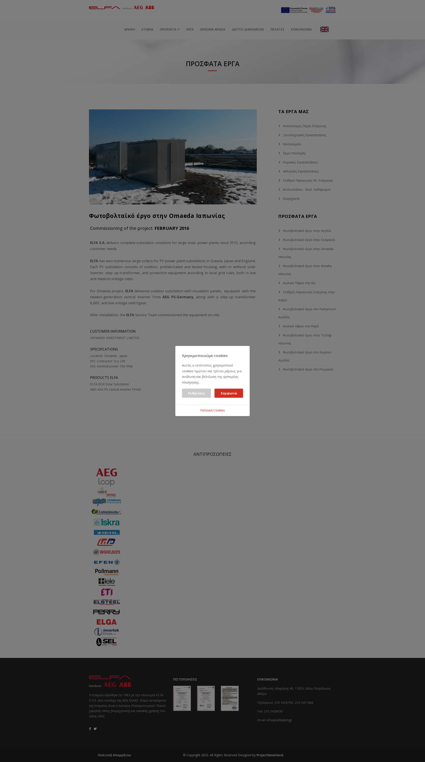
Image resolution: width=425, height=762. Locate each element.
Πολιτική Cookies (212, 410)
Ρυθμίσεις (196, 393)
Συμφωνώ (229, 393)
